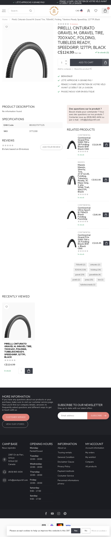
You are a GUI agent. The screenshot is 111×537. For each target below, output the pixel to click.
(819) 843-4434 (15, 471)
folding (96, 269)
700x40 (80, 264)
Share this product (82, 69)
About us (62, 448)
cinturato (95, 264)
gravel (79, 274)
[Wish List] (95, 11)
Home (5, 19)
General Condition (66, 457)
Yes (75, 530)
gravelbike (95, 274)
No (86, 530)
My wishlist (90, 457)
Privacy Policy (64, 466)
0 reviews (74, 24)
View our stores (15, 424)
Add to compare (64, 69)
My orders (90, 452)
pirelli (76, 279)
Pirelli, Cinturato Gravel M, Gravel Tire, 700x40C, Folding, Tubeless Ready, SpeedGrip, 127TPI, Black (56, 19)
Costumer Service (66, 475)
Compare (89, 461)
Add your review (51, 147)
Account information (94, 448)
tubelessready (88, 284)
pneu (89, 279)
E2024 (80, 269)
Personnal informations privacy (68, 482)
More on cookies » (99, 530)
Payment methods (66, 471)
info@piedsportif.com (18, 480)
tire (100, 279)
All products (91, 466)
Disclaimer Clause (66, 461)
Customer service (16, 417)
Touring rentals (65, 452)
